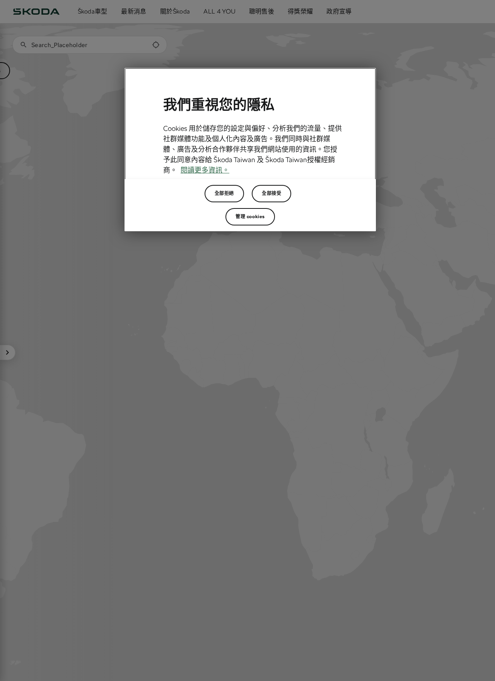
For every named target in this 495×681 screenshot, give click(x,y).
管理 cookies (250, 216)
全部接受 (271, 193)
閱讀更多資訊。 (205, 170)
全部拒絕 (224, 193)
